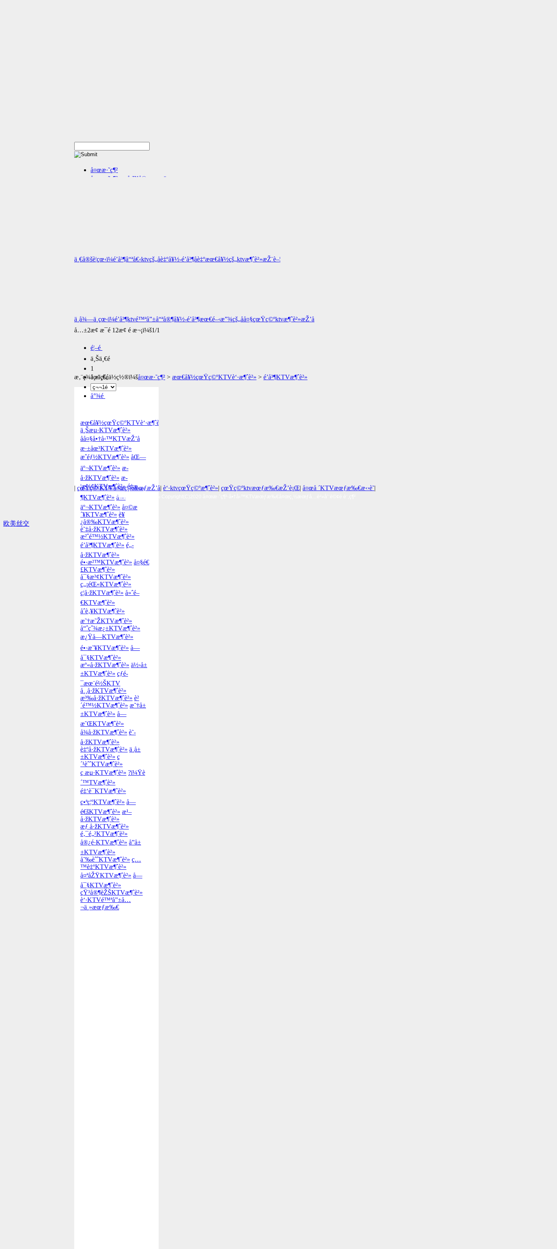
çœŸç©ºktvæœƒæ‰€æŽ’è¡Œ (260, 487)
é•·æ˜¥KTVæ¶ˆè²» (104, 647)
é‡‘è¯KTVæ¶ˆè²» (103, 790)
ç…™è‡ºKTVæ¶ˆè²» (110, 863)
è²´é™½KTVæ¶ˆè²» (109, 701)
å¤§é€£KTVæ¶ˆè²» (114, 566)
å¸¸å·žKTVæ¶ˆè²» (103, 690)
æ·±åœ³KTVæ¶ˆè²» (106, 448)
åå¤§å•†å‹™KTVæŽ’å (110, 438)
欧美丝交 (16, 523)
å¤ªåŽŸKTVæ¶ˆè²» (105, 875)
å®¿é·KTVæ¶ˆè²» (103, 842)
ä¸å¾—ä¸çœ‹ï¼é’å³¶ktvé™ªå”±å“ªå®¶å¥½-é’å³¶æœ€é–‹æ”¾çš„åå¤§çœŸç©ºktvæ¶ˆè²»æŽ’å (194, 319)
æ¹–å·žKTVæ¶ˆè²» (106, 815)
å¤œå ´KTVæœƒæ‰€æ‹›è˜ (338, 487)
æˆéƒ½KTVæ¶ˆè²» (104, 456)
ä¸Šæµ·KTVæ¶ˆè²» (105, 430)
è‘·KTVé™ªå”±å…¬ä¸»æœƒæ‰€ (105, 903)
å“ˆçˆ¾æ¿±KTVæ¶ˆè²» (110, 628)
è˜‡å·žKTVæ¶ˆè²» (104, 529)
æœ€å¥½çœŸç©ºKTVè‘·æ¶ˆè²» (214, 377)
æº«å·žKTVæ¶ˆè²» (104, 664)
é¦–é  (96, 347)
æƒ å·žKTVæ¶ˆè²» (104, 826)
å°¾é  (98, 395)
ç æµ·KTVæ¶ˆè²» (103, 772)
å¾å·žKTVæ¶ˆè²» (103, 732)
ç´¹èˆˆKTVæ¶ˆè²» (101, 760)
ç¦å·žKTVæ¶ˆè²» (102, 592)
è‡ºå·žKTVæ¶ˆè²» (104, 749)
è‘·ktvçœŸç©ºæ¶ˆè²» (190, 487)
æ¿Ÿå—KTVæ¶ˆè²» (106, 636)
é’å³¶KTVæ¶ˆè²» (285, 377)
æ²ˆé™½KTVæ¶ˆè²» (107, 536)
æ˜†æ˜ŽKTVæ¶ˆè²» (106, 620)
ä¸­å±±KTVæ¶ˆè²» (110, 753)
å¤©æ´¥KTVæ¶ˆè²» (108, 511)
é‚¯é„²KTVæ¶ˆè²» (104, 833)
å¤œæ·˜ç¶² (104, 169)
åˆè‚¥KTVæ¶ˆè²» (102, 611)
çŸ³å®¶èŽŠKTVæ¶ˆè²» (111, 892)
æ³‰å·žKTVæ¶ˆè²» (106, 697)
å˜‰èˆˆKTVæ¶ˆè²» (105, 859)
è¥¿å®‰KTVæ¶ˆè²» (104, 518)
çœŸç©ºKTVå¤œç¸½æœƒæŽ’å (118, 487)
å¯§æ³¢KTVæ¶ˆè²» (105, 576)
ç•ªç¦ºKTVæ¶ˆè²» (102, 801)
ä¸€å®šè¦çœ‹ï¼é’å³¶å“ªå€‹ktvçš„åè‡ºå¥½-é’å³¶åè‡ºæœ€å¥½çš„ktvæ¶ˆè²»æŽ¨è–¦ (177, 259)
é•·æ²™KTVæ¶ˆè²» (106, 562)
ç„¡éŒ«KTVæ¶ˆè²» (105, 584)
